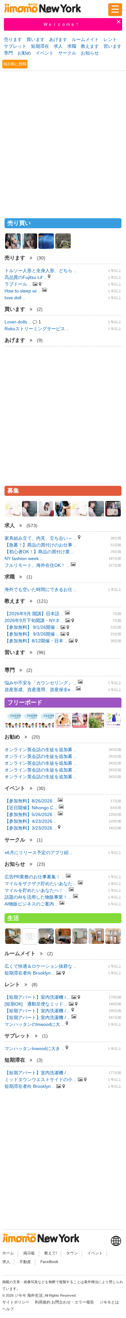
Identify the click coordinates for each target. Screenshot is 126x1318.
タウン (72, 1253)
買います (35, 39)
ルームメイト (85, 39)
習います (112, 46)
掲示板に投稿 (14, 64)
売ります (13, 39)
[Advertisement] (63, 142)
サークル (67, 53)
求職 (71, 46)
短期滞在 (40, 46)
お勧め (24, 53)
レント (110, 39)
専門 (8, 53)
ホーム (8, 1253)
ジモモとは (110, 1302)
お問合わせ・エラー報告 (73, 1302)
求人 (58, 46)
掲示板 (29, 1253)
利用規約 (42, 1302)
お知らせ (90, 53)
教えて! (50, 1253)
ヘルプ (8, 1309)
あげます (58, 39)
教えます (90, 46)
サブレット (15, 46)
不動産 (25, 1262)
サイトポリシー (16, 1302)
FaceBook (49, 1262)
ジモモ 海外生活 (29, 1295)
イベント (45, 53)
